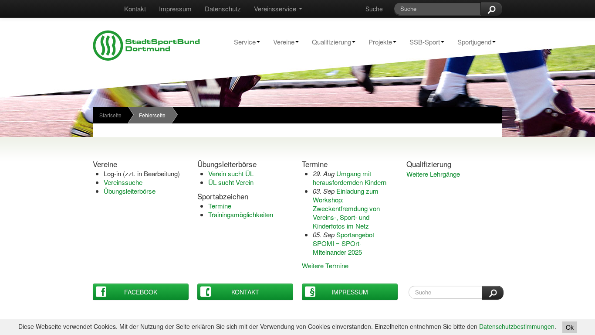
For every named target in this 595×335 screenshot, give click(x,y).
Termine (219, 205)
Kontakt (135, 8)
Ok (570, 327)
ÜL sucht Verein (231, 182)
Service (241, 41)
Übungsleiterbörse (130, 190)
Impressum (175, 8)
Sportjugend (471, 41)
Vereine (280, 41)
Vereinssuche (123, 182)
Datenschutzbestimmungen (516, 326)
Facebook (140, 291)
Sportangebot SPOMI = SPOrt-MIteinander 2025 (343, 243)
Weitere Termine (325, 265)
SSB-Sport (421, 41)
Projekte (377, 41)
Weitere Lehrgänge (433, 173)
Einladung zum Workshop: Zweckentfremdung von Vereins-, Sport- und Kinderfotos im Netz (346, 208)
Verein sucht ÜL (231, 173)
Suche (374, 8)
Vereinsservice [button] (276, 8)
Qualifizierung (328, 41)
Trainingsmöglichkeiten (240, 214)
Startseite (110, 115)
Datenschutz (223, 8)
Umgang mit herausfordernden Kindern (349, 178)
